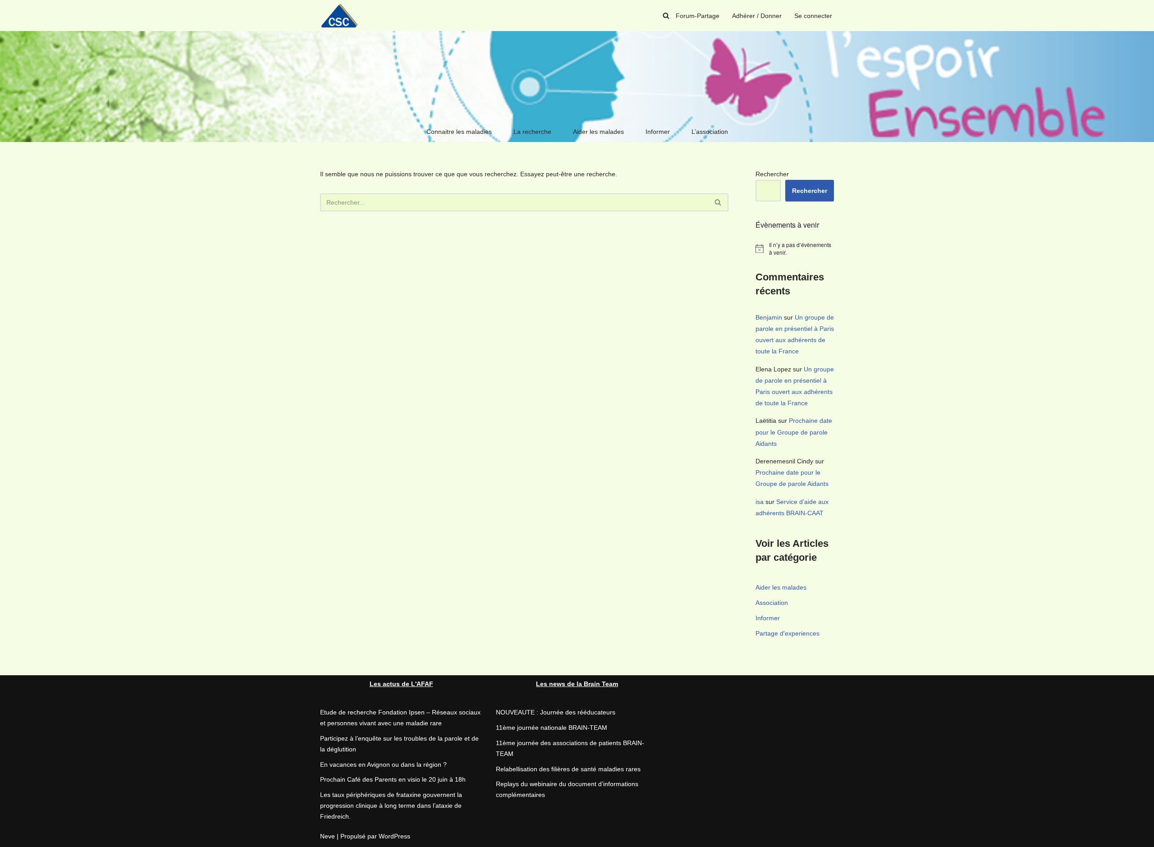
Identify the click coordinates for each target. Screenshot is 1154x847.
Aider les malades (598, 131)
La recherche (532, 131)
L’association (709, 131)
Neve (327, 836)
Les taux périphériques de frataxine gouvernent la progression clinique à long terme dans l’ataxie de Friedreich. (391, 805)
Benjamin (769, 317)
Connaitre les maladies (459, 131)
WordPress (394, 836)
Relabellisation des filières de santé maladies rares (568, 769)
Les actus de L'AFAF (401, 683)
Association (772, 602)
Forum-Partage (697, 15)
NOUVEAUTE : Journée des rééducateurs (555, 712)
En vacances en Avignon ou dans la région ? (383, 764)
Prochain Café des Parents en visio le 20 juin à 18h (393, 779)
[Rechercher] (666, 15)
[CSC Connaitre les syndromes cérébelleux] (342, 15)
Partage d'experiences (788, 633)
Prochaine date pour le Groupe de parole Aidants (794, 432)
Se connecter (813, 15)
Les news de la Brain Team (577, 683)
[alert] (795, 248)
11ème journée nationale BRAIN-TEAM (551, 727)
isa (760, 501)
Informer (658, 131)
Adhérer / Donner (757, 15)
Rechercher (772, 174)
